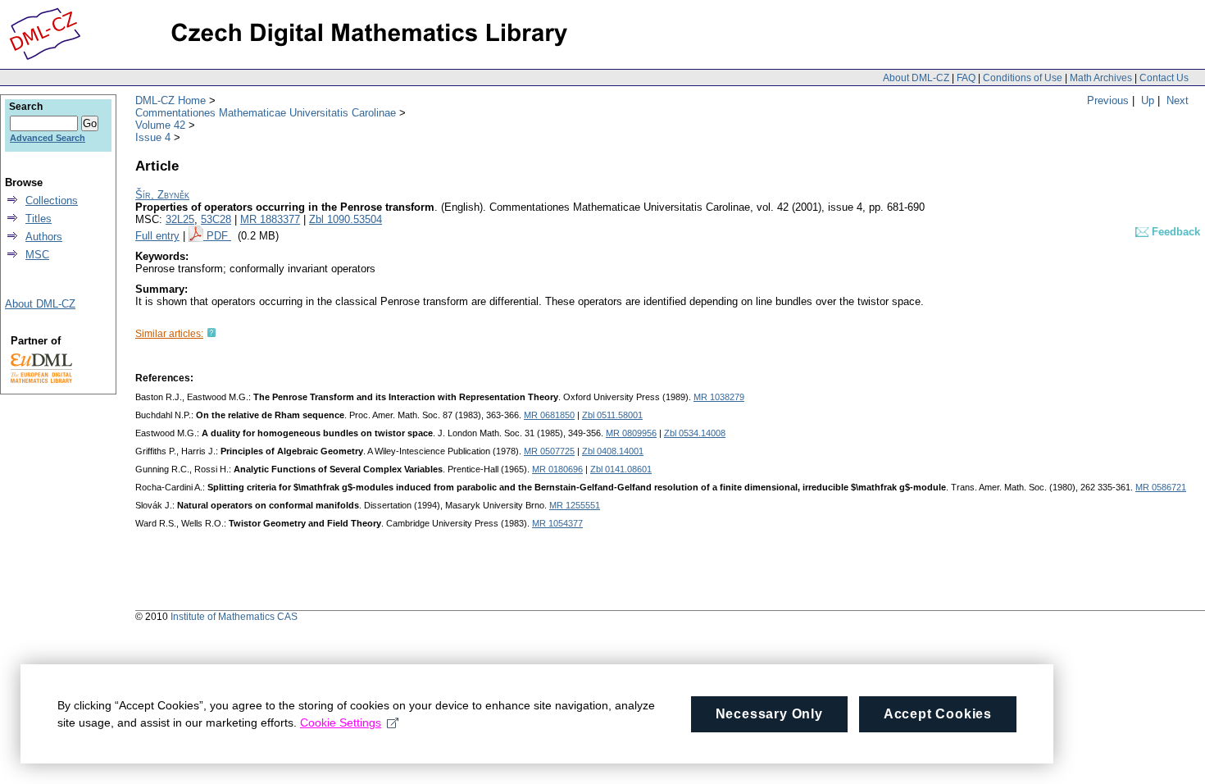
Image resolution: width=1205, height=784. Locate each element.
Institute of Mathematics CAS (234, 616)
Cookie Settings (340, 722)
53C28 (216, 219)
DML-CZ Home (170, 100)
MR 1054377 (557, 523)
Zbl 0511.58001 (612, 415)
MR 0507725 (549, 451)
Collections (51, 200)
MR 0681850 (549, 415)
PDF (219, 236)
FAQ (966, 78)
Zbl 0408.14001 (612, 451)
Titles (38, 218)
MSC (37, 254)
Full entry (157, 236)
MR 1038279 (718, 397)
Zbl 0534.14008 (694, 433)
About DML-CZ (916, 78)
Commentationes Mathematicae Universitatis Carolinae (265, 113)
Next (1177, 100)
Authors (43, 236)
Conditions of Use (1022, 78)
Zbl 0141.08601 (621, 469)
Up (1147, 100)
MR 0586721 (1160, 487)
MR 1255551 (574, 505)
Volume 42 (160, 125)
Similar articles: (169, 334)
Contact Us (1164, 78)
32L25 (180, 219)
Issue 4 (153, 137)
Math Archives (1101, 78)
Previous (1108, 100)
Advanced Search (47, 138)
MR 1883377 (270, 219)
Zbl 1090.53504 (345, 219)
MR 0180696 (557, 469)
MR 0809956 (631, 433)
